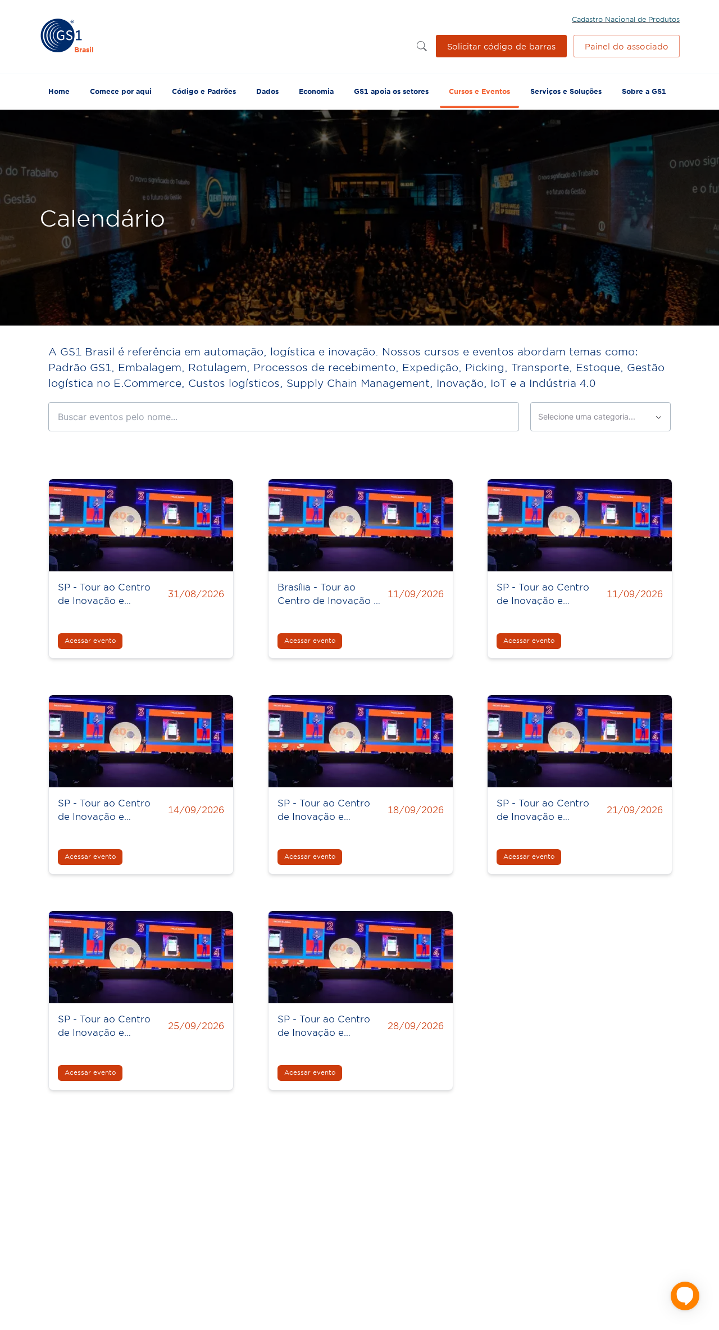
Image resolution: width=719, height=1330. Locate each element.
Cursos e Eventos (479, 91)
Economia (316, 91)
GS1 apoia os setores (391, 91)
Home (59, 91)
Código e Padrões (204, 91)
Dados (267, 91)
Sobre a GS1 (644, 91)
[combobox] (600, 416)
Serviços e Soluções (566, 91)
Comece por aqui (121, 91)
